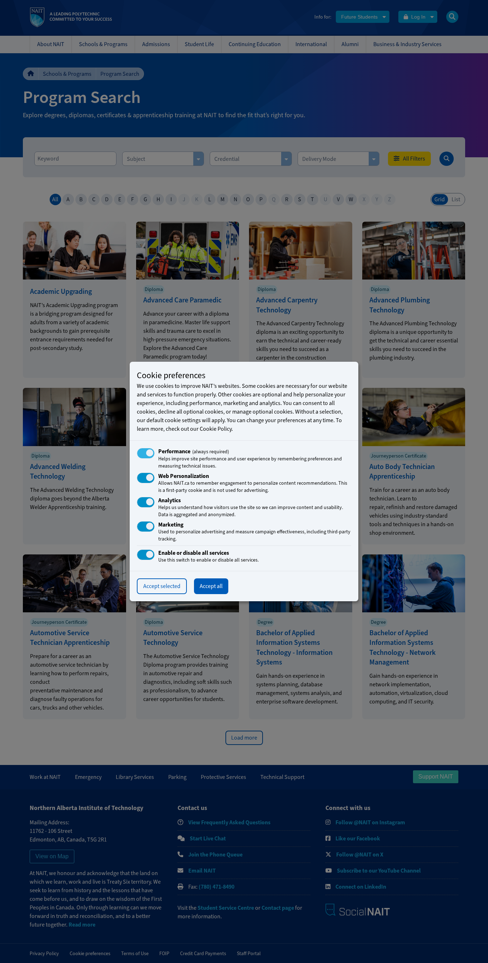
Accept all (211, 586)
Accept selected (161, 586)
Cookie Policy (215, 429)
